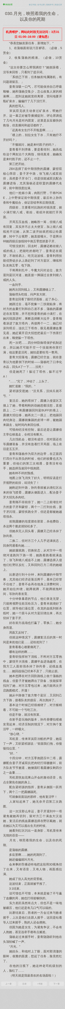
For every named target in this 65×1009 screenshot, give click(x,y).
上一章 (8, 984)
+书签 (40, 984)
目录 (24, 984)
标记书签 (32, 5)
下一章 (56, 984)
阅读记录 (58, 5)
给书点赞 (41, 5)
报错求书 (49, 5)
